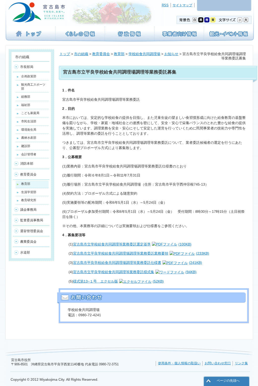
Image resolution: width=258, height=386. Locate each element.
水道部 (25, 252)
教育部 (119, 54)
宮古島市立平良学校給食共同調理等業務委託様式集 (135, 272)
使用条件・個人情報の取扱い (179, 363)
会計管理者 (28, 154)
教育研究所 (28, 200)
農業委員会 (28, 241)
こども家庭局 (30, 113)
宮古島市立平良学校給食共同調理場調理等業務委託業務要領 (141, 253)
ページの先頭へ (228, 380)
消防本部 (26, 163)
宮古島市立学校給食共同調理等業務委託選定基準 (132, 244)
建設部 (25, 146)
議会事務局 (28, 210)
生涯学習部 (28, 192)
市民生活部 (28, 121)
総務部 (25, 96)
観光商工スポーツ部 (33, 86)
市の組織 (81, 54)
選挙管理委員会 (31, 231)
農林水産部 (28, 137)
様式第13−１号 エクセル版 (118, 281)
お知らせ (171, 54)
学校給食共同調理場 (144, 54)
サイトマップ (182, 5)
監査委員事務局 (31, 220)
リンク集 (241, 363)
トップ (64, 54)
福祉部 (25, 105)
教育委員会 (101, 54)
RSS (165, 5)
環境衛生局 (28, 129)
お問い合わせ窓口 (218, 363)
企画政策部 (28, 76)
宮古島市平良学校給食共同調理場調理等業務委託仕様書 (137, 263)
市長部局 (26, 67)
